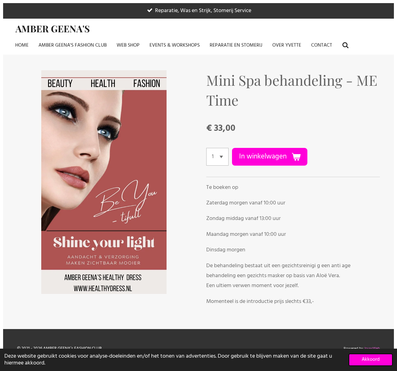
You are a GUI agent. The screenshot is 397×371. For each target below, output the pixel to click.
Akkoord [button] (371, 359)
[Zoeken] (345, 45)
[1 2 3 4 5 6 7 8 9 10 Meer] (217, 156)
